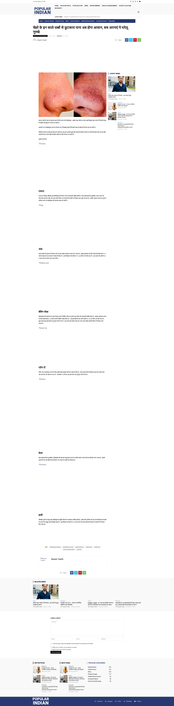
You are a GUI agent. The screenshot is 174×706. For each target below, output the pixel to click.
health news (89, 547)
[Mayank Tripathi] (34, 40)
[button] (138, 12)
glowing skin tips (79, 547)
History (119, 112)
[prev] (137, 17)
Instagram (110, 701)
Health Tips (97, 547)
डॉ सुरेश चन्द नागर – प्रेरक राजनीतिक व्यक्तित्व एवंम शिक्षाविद (126, 104)
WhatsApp (129, 701)
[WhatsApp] (137, 1)
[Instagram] (133, 1)
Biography (120, 102)
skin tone (79, 549)
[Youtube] (140, 1)
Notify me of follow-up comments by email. (64, 647)
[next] (140, 17)
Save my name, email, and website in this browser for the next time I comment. (73, 643)
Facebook (99, 701)
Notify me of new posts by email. (61, 649)
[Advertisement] (87, 56)
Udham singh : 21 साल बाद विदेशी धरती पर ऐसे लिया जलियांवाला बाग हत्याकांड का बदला (126, 115)
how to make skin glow (68, 549)
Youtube (139, 701)
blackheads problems (55, 547)
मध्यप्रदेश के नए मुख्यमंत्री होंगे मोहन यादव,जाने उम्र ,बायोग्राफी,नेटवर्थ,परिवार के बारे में (82, 17)
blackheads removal (68, 547)
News (109, 93)
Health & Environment (40, 35)
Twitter (119, 701)
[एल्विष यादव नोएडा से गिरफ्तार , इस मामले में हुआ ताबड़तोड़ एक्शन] (121, 84)
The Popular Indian (112, 99)
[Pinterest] (135, 40)
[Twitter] (135, 1)
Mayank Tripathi (42, 40)
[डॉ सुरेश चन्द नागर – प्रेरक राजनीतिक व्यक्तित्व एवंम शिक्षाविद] (112, 106)
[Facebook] (131, 1)
